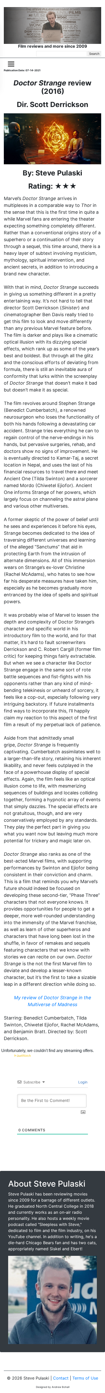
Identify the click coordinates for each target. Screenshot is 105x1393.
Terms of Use (85, 1378)
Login (82, 1082)
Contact (61, 1378)
